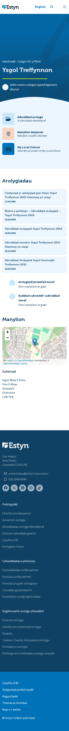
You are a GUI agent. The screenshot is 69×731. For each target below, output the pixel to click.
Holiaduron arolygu (15, 647)
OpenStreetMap (25, 360)
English (40, 7)
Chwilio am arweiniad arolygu (21, 627)
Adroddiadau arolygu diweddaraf (23, 527)
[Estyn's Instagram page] (31, 488)
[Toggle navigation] (64, 7)
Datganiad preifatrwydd (17, 690)
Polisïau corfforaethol (16, 577)
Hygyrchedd (10, 696)
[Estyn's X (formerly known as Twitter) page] (14, 488)
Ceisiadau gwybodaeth (17, 590)
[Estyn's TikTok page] (39, 488)
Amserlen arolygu (13, 520)
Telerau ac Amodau (14, 703)
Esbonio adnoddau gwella (19, 533)
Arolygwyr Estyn (13, 547)
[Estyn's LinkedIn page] (22, 488)
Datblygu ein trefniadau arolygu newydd (28, 653)
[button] (56, 7)
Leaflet (9, 360)
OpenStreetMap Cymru (15, 363)
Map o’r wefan (11, 709)
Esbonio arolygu (13, 620)
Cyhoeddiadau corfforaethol (20, 570)
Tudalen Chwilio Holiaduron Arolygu (25, 640)
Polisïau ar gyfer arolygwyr (19, 583)
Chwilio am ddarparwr (16, 513)
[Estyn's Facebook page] (5, 488)
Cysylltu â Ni (10, 540)
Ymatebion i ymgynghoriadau (21, 597)
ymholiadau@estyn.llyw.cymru (28, 474)
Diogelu (7, 633)
